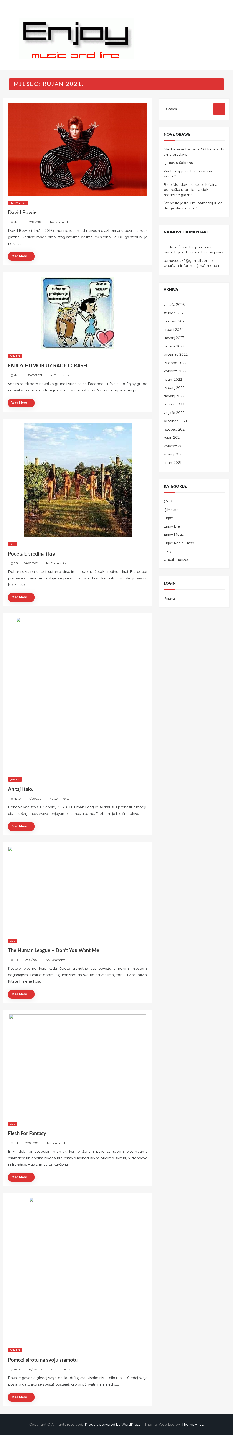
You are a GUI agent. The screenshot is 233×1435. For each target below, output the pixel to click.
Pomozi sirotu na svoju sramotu (43, 1360)
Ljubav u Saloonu (178, 163)
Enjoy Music (18, 203)
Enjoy (168, 518)
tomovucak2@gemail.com (187, 260)
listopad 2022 (175, 363)
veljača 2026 (174, 304)
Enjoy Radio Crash (179, 543)
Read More (19, 256)
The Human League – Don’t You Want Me (53, 950)
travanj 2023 (174, 338)
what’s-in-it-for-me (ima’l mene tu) (193, 265)
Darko (169, 247)
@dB (12, 544)
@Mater (15, 222)
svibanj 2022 (174, 387)
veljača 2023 (174, 346)
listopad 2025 (175, 321)
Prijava (169, 598)
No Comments (59, 222)
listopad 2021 (175, 429)
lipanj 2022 (173, 379)
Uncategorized (177, 559)
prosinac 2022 (176, 354)
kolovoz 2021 (175, 446)
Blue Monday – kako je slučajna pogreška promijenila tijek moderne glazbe (190, 189)
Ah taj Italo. (20, 789)
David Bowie (22, 212)
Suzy (168, 551)
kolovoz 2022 (175, 371)
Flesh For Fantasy (27, 1133)
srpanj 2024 (174, 329)
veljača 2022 (174, 412)
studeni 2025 (175, 313)
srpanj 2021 (173, 454)
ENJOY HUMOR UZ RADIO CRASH (47, 365)
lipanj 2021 (172, 462)
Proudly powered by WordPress (113, 1424)
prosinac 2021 (175, 421)
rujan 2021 (172, 437)
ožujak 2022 (174, 404)
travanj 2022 (174, 396)
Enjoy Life (172, 526)
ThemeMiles (192, 1424)
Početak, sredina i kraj (32, 553)
